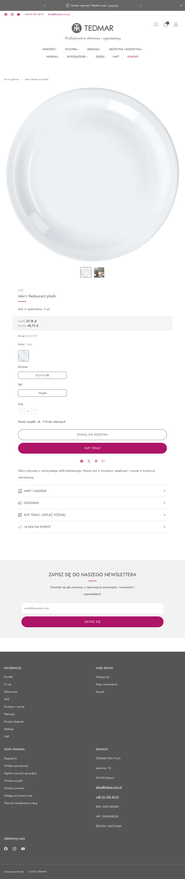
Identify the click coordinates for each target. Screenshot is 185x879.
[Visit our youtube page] (18, 14)
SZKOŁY (100, 57)
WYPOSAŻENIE (76, 57)
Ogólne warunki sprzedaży (20, 773)
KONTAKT (133, 57)
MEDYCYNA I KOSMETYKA (125, 49)
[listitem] (92, 5)
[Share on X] (89, 461)
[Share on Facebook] (81, 461)
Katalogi (9, 729)
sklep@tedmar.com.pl (59, 14)
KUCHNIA (71, 49)
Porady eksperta (13, 721)
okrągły (42, 393)
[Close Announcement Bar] (181, 5)
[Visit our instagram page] (12, 14)
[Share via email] (103, 461)
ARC (21, 290)
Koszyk (100, 692)
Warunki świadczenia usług (20, 803)
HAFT (116, 57)
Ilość (20, 404)
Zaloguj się (102, 677)
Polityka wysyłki (13, 781)
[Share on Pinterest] (96, 461)
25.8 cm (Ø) (42, 375)
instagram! (113, 5)
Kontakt (8, 677)
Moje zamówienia (106, 684)
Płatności (9, 714)
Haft (6, 736)
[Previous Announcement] (44, 5)
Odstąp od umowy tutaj (18, 795)
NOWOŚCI (48, 49)
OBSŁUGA (93, 49)
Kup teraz (93, 448)
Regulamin (10, 758)
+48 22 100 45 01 (34, 14)
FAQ (6, 699)
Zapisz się (93, 622)
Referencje (10, 692)
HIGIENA (51, 57)
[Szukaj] (155, 24)
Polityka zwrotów (14, 788)
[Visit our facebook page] (6, 14)
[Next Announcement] (141, 5)
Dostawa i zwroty (14, 706)
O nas (7, 684)
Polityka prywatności (16, 766)
